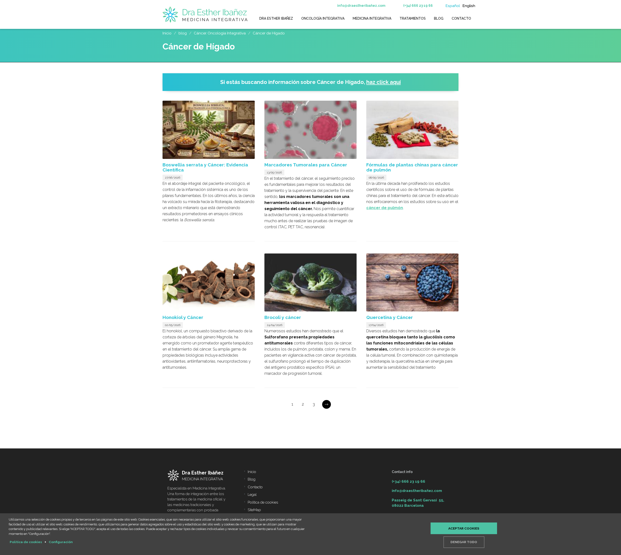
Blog (438, 18)
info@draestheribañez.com (361, 6)
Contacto (461, 18)
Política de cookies (263, 502)
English (468, 5)
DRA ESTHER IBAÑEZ (276, 18)
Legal (252, 494)
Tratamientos (413, 18)
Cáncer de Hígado (340, 82)
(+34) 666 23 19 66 (418, 6)
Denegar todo (463, 542)
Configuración (61, 542)
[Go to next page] (326, 404)
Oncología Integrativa (322, 18)
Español (452, 5)
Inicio (252, 472)
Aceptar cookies (463, 528)
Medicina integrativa (372, 18)
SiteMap (254, 510)
